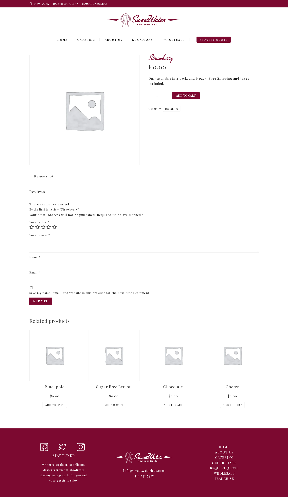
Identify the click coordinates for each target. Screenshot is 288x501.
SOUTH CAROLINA (94, 3)
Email (34, 272)
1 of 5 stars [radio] (31, 227)
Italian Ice (172, 108)
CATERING (86, 39)
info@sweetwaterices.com (144, 471)
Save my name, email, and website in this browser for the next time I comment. (89, 293)
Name (34, 257)
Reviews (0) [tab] (43, 176)
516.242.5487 (144, 476)
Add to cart (186, 95)
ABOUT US (114, 39)
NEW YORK (41, 3)
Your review (39, 235)
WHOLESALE (174, 39)
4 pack (181, 78)
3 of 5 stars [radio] (43, 227)
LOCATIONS (142, 39)
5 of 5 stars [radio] (54, 227)
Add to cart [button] (54, 405)
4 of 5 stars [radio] (48, 227)
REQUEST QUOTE (213, 39)
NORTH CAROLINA (65, 3)
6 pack (201, 78)
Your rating (39, 222)
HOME (62, 39)
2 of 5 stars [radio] (37, 227)
